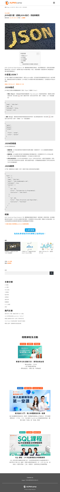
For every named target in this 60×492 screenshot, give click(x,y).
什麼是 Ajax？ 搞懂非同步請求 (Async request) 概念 (29, 252)
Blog (8, 7)
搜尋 (6, 270)
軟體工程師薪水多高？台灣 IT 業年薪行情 (14, 318)
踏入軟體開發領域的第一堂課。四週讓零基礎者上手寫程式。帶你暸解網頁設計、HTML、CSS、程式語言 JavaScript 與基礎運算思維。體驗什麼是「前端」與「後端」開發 (30, 418)
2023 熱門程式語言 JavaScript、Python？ (14, 316)
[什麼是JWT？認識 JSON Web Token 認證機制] (12, 246)
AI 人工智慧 (7, 304)
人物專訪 (7, 292)
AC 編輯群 (23, 17)
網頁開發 (9, 263)
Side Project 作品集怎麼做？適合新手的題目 (15, 321)
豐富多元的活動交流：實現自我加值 (30, 361)
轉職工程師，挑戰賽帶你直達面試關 (13, 323)
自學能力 (7, 297)
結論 (22, 62)
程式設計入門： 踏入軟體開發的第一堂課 (30, 413)
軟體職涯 (7, 302)
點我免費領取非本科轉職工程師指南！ (31, 64)
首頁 (6, 7)
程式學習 (7, 294)
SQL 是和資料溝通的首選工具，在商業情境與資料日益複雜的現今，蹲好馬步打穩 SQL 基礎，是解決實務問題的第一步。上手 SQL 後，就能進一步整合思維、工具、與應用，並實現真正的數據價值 (30, 462)
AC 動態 (6, 285)
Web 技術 (7, 13)
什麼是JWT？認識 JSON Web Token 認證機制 (11, 252)
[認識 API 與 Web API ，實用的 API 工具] (47, 246)
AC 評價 (6, 287)
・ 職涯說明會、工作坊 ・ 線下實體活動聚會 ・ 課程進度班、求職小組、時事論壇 (30, 366)
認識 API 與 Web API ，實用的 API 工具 (14, 84)
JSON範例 (23, 60)
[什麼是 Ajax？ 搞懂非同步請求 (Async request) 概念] (30, 246)
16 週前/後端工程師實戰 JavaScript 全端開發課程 (17, 224)
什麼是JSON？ (24, 55)
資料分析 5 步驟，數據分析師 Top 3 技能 (14, 313)
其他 (6, 307)
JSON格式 (23, 57)
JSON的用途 (24, 59)
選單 (54, 2)
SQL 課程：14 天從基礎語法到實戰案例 (30, 457)
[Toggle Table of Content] (37, 54)
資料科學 (7, 299)
